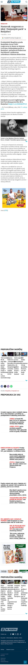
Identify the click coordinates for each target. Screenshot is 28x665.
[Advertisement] (14, 278)
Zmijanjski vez (15, 390)
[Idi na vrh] (25, 662)
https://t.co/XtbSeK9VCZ (17, 104)
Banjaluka (4, 23)
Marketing (3, 660)
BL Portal (3, 655)
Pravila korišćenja (4, 661)
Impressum (3, 658)
